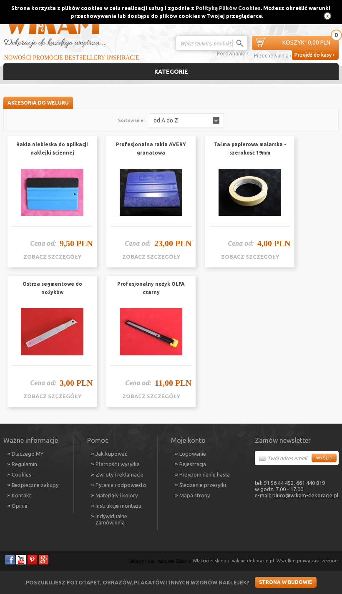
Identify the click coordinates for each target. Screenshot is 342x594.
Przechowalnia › (272, 55)
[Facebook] (10, 559)
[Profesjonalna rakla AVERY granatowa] (151, 192)
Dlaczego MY (27, 454)
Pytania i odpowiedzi (121, 485)
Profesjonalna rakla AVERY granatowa (151, 148)
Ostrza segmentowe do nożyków (52, 288)
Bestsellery (85, 58)
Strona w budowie (285, 582)
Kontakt (21, 495)
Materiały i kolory (117, 495)
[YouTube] (21, 559)
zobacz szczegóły (52, 257)
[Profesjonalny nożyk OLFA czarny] (151, 332)
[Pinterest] (32, 559)
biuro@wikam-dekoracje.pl (305, 495)
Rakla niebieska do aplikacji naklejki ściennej (52, 148)
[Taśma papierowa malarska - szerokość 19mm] (249, 192)
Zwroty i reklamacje (119, 474)
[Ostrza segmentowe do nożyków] (52, 332)
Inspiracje (123, 58)
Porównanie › (232, 53)
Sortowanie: (131, 120)
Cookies (21, 474)
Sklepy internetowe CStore (160, 561)
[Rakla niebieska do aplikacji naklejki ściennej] (52, 192)
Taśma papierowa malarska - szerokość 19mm (250, 148)
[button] (186, 120)
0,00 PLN (306, 42)
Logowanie (192, 454)
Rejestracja (192, 464)
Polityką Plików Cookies (228, 8)
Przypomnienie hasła (204, 474)
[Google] (43, 559)
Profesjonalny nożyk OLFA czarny (151, 288)
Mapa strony (194, 495)
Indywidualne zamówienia (111, 519)
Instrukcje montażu (118, 506)
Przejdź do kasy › (314, 54)
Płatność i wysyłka (118, 464)
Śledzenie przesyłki (202, 485)
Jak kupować (111, 454)
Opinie (20, 506)
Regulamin (24, 464)
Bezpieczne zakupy (35, 485)
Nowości (17, 58)
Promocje (48, 58)
